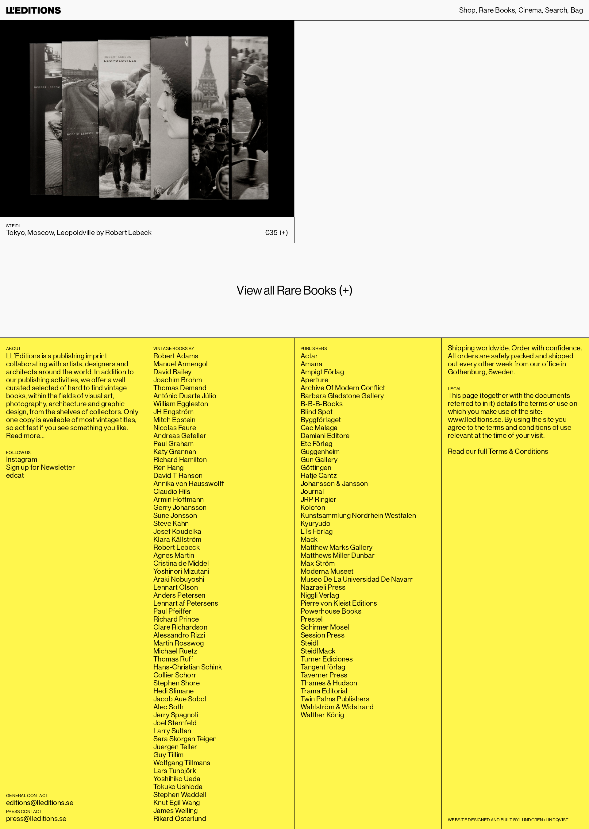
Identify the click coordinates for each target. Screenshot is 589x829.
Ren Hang (168, 467)
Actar (309, 355)
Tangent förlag (323, 666)
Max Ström (318, 563)
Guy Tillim (168, 754)
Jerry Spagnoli (175, 714)
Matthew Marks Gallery (337, 547)
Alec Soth (168, 706)
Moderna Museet (327, 571)
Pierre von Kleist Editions (339, 603)
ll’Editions (33, 10)
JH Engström (173, 411)
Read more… (25, 435)
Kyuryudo (316, 523)
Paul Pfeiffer (172, 611)
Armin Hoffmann (178, 499)
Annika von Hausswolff (188, 483)
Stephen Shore (176, 682)
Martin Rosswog (178, 642)
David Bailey (172, 371)
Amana (311, 363)
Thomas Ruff (173, 658)
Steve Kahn (171, 523)
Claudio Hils (172, 491)
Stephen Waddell (179, 794)
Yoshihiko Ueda (176, 778)
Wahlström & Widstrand (337, 706)
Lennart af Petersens (185, 603)
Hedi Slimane (173, 690)
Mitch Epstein (174, 419)
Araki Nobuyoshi (178, 579)
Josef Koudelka (177, 531)
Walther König (322, 714)
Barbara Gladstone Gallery (342, 395)
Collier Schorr (174, 674)
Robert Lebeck (176, 547)
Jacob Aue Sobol (179, 698)
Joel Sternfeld (175, 722)
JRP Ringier (318, 499)
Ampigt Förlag (322, 371)
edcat (15, 475)
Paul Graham (173, 443)
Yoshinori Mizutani (181, 571)
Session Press (323, 634)
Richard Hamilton (180, 459)
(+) (276, 233)
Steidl (309, 642)
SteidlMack (318, 650)
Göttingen (316, 467)
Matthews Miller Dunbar (338, 555)
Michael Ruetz (175, 650)
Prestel (312, 619)
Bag (577, 10)
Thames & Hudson (329, 682)
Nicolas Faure (174, 427)
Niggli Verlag (320, 595)
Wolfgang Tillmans (181, 762)
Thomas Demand (179, 387)
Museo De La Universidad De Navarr (357, 579)
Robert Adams (175, 355)
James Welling (175, 810)
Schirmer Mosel (325, 627)
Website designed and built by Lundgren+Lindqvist (508, 820)
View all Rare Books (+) (295, 290)
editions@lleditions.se (39, 802)
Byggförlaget (321, 419)
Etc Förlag (317, 443)
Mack (309, 539)
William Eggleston (180, 403)
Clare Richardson (180, 627)
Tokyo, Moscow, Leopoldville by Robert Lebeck (79, 232)
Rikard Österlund (179, 818)
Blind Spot (317, 411)
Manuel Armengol (180, 363)
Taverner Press (324, 674)
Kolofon (313, 507)
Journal (312, 491)
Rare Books (497, 10)
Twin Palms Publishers (335, 698)
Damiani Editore (325, 435)
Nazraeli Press (323, 587)
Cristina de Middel (181, 563)
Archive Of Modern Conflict (343, 387)
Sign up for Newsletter (40, 467)
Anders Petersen (179, 595)
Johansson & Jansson (334, 483)
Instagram (21, 459)
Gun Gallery (319, 459)
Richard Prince (176, 619)
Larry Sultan (172, 730)
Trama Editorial (324, 690)
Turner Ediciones (327, 658)
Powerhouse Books (331, 611)
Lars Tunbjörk (174, 770)
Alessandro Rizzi (179, 634)
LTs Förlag (317, 531)
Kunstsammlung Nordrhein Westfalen (358, 515)
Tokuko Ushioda (177, 786)
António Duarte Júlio (184, 395)
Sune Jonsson (175, 515)
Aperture (315, 379)
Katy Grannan (174, 451)
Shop (467, 10)
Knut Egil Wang (176, 802)
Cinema (530, 10)
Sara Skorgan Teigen (185, 738)
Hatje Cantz (319, 475)
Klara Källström (177, 539)
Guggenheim (320, 451)
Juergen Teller (175, 746)
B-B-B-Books (322, 403)
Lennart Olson (175, 587)
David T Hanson (177, 475)
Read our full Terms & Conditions (498, 451)
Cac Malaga (319, 427)
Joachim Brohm (177, 379)
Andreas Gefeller (179, 435)
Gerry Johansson (180, 507)
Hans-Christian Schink (187, 666)
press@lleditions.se (36, 818)
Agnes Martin (173, 555)
